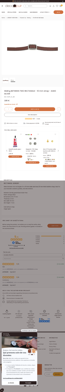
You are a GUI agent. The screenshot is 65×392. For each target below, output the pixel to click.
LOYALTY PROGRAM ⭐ (46, 12)
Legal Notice (52, 341)
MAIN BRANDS (33, 12)
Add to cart (34, 109)
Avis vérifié (61, 264)
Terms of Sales (53, 344)
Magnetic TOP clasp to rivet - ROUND (32, 150)
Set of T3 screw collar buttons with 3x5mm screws (49, 151)
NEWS (3, 12)
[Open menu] (2, 6)
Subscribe (57, 374)
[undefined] (24, 245)
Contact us (36, 341)
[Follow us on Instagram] (30, 385)
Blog (58, 12)
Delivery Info (36, 346)
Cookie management (54, 353)
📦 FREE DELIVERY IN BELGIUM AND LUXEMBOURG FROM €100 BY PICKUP (30, 1)
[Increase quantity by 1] (12, 109)
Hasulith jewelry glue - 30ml (15, 150)
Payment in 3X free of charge (54, 349)
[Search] (26, 6)
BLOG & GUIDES (23, 12)
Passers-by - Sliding (25, 17)
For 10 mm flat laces (38, 17)
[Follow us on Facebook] (33, 385)
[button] (59, 109)
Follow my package (38, 344)
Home (3, 17)
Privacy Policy (52, 346)
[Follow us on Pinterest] (37, 385)
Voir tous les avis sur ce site (16, 248)
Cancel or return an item (39, 349)
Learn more (55, 226)
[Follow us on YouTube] (25, 385)
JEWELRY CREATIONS (12, 17)
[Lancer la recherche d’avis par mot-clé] (63, 259)
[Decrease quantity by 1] (5, 109)
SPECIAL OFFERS (11, 12)
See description (32, 115)
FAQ (34, 351)
